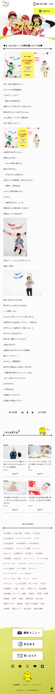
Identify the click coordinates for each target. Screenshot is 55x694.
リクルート (26, 685)
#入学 (22, 589)
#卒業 (46, 594)
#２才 (36, 538)
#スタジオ (22, 563)
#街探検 (6, 609)
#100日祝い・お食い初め (12, 533)
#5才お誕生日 (8, 548)
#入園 (16, 589)
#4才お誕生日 (34, 543)
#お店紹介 (39, 553)
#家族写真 (29, 599)
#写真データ (31, 589)
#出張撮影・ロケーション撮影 (14, 594)
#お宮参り (29, 553)
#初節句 (31, 594)
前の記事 (13, 412)
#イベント (36, 548)
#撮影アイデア (8, 604)
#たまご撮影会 (8, 568)
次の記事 (42, 412)
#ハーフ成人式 (25, 573)
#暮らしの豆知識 (31, 604)
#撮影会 (20, 604)
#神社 (42, 604)
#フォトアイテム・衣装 (12, 579)
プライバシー (37, 685)
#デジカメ (32, 568)
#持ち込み (39, 599)
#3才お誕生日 (21, 543)
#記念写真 (27, 609)
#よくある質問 (20, 584)
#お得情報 (7, 558)
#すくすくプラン (9, 563)
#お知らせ (17, 558)
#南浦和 (6, 599)
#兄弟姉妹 (7, 589)
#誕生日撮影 (38, 609)
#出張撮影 (42, 589)
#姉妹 (21, 599)
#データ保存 (21, 568)
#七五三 (43, 584)
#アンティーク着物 (23, 548)
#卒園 (39, 594)
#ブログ (5, 470)
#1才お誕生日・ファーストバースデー (17, 538)
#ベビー (35, 579)
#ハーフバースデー (10, 573)
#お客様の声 (18, 553)
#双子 (14, 599)
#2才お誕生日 (8, 543)
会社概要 (16, 685)
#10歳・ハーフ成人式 (33, 533)
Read (14, 474)
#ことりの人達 (42, 558)
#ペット (26, 579)
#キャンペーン (29, 558)
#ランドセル (33, 584)
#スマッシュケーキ (36, 563)
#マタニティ (8, 584)
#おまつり (7, 553)
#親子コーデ (16, 609)
